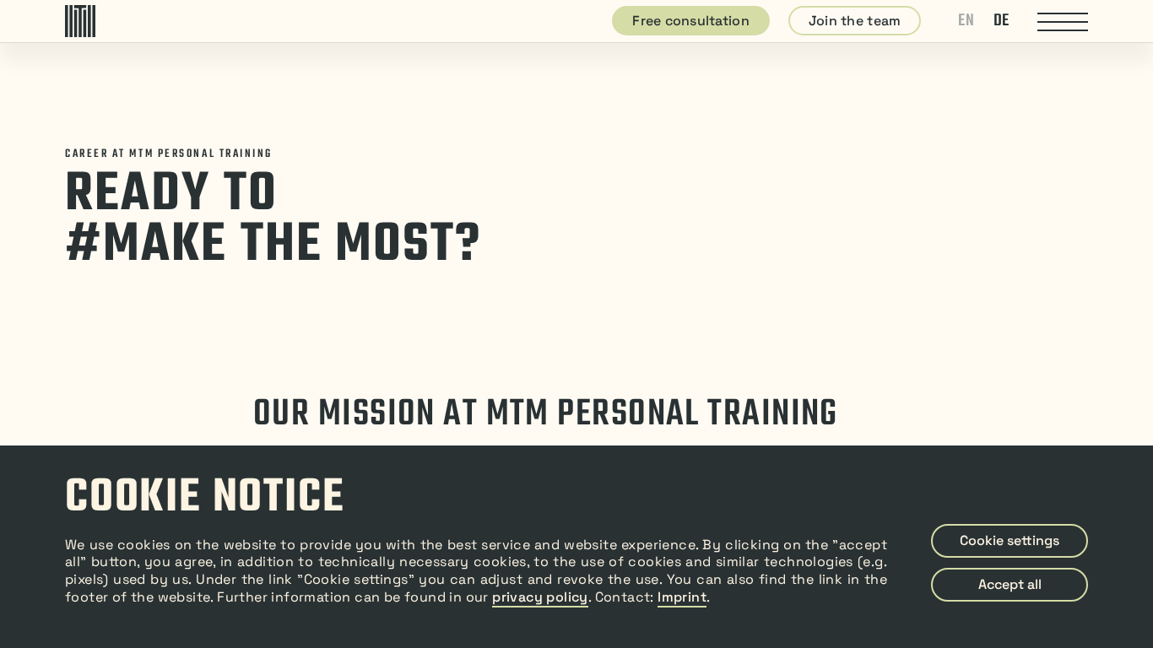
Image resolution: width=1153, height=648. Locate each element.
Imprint (682, 597)
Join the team (855, 21)
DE (1001, 21)
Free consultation (691, 21)
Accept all (1010, 584)
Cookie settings (1009, 540)
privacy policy (540, 597)
